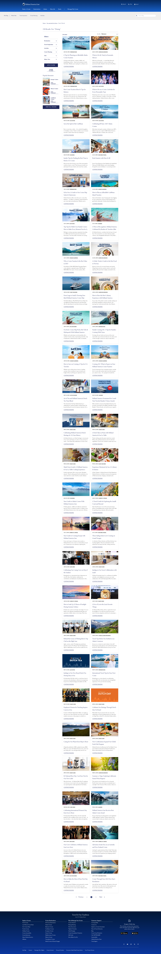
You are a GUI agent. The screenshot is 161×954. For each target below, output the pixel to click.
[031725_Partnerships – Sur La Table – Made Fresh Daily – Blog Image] (104, 414)
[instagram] (131, 944)
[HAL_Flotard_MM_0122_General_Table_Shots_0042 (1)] (104, 448)
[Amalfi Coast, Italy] (104, 483)
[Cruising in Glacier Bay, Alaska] (104, 792)
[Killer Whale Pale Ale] (76, 757)
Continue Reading (69, 66)
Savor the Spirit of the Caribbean (73, 124)
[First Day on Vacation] (76, 860)
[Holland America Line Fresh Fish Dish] (104, 723)
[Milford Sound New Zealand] (104, 826)
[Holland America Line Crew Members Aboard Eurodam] (76, 792)
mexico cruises (54, 88)
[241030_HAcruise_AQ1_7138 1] (76, 448)
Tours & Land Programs (105, 635)
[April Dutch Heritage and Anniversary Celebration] (76, 414)
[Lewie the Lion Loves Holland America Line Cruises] (104, 586)
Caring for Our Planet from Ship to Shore (76, 742)
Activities (46, 48)
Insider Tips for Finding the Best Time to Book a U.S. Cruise (76, 159)
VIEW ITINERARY (53, 83)
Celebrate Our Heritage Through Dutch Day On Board (104, 708)
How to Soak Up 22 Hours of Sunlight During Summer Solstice (75, 605)
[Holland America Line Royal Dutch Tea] (76, 654)
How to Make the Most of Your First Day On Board (76, 880)
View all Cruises (51, 107)
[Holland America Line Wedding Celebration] (76, 826)
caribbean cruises (53, 98)
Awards (100, 223)
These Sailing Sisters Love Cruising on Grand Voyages (103, 537)
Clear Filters (51, 70)
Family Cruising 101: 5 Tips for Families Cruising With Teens (104, 331)
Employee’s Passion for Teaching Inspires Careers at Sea (75, 708)
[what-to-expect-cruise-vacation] (104, 345)
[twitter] (134, 944)
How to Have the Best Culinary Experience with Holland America (102, 296)
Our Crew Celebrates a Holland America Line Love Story (76, 846)
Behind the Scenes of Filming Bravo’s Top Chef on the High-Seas (76, 640)
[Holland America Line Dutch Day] (104, 689)
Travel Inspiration (48, 44)
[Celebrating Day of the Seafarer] (76, 551)
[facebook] (123, 944)
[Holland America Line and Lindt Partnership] (104, 551)
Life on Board (73, 326)
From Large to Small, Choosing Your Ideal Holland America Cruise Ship (74, 296)
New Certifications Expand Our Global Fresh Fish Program (104, 743)
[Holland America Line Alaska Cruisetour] (104, 620)
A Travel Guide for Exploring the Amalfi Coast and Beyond (104, 502)
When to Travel (74, 601)
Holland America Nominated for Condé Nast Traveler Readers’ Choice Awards (104, 399)
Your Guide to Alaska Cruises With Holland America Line (74, 502)
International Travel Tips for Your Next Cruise (103, 674)
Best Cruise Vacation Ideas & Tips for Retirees (75, 90)
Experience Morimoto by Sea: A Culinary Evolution (104, 468)
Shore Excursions (103, 292)
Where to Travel (103, 498)
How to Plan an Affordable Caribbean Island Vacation (103, 193)
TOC (45, 55)
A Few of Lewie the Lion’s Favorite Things (102, 605)
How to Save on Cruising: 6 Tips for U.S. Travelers (76, 365)
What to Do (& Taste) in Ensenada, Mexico (102, 56)
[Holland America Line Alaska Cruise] (76, 483)
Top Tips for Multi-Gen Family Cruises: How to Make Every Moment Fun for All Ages (76, 228)
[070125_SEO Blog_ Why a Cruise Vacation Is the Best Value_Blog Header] (76, 242)
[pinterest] (138, 944)
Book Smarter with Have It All (101, 158)
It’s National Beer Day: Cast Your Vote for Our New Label (76, 777)
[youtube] (127, 944)
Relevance (104, 34)
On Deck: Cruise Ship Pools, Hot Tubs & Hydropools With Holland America (76, 331)
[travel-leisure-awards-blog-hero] (104, 208)
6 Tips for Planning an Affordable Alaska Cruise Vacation (76, 56)
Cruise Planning (48, 51)
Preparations (73, 86)
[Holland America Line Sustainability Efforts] (76, 723)
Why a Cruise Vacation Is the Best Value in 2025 (75, 262)
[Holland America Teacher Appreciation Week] (76, 689)
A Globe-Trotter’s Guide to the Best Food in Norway (104, 262)
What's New (47, 59)
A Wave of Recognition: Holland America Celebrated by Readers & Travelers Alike (104, 228)
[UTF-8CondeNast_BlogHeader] (104, 380)
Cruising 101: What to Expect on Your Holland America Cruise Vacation (103, 365)
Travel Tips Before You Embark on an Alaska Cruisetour (103, 640)
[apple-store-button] (135, 932)
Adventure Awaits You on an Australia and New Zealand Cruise (103, 846)
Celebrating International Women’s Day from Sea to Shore (75, 811)
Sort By (98, 34)
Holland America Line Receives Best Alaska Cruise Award (103, 811)
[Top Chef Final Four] (76, 620)
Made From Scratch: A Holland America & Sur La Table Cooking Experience (75, 468)
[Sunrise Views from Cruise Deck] (104, 860)
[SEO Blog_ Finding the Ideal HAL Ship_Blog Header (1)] (76, 277)
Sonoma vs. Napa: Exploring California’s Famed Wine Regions (104, 777)
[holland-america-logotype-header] (31, 4)
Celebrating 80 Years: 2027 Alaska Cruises (102, 125)
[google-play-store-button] (124, 932)
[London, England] (76, 517)
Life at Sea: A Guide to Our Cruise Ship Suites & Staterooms (75, 193)
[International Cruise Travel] (104, 654)
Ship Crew (72, 566)
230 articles (64, 34)
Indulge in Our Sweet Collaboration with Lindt (104, 571)
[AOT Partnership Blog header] (76, 380)
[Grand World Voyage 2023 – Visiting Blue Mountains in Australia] (104, 517)
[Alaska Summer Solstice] (76, 586)
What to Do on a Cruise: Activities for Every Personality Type (103, 90)
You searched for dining (52, 23)
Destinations (47, 40)
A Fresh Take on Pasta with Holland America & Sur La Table (102, 434)
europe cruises (54, 79)
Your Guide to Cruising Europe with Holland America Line (74, 537)
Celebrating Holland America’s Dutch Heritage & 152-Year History (75, 434)
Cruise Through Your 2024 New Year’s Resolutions (103, 880)
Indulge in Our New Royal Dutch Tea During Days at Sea (75, 674)
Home (44, 23)
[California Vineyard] (104, 757)
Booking (72, 498)
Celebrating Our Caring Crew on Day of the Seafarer (75, 571)
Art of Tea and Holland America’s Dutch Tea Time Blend (75, 399)
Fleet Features (73, 292)
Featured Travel (102, 532)
